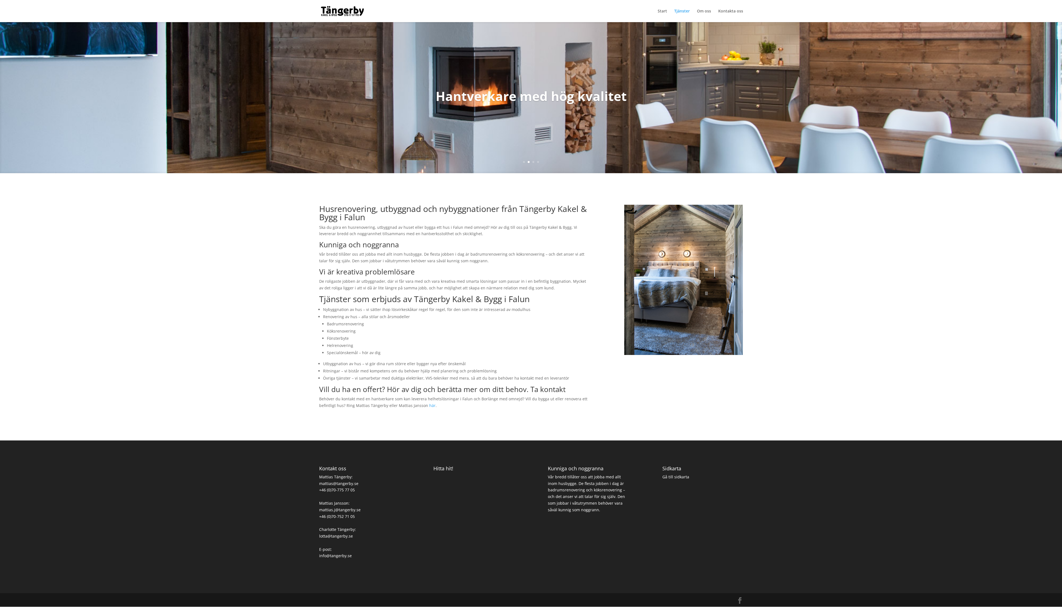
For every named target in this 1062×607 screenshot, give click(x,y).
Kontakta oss (730, 11)
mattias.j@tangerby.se (340, 509)
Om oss (704, 11)
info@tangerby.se (335, 555)
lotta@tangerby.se (336, 536)
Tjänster (682, 11)
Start (662, 11)
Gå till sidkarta (675, 476)
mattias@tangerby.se (338, 483)
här (432, 405)
